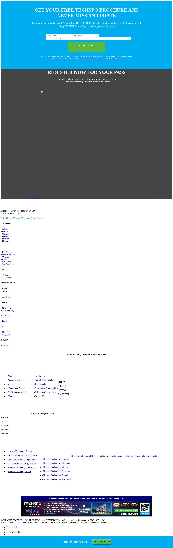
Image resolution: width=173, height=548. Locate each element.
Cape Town (7, 308)
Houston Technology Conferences (22, 467)
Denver (5, 239)
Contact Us (39, 396)
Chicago (5, 234)
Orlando (5, 257)
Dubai (4, 321)
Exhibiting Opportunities (45, 392)
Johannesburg (8, 310)
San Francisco (8, 264)
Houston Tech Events (80, 456)
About (10, 376)
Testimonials (40, 384)
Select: (4, 211)
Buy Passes (40, 376)
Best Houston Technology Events (22, 459)
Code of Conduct (13, 532)
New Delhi (7, 332)
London (5, 288)
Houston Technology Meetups (56, 467)
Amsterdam (7, 297)
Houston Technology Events (20, 451)
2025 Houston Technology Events (22, 455)
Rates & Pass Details (44, 380)
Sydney (5, 345)
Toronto (5, 275)
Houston (5, 241)
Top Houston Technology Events (22, 463)
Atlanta (5, 229)
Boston (5, 231)
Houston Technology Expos (19, 471)
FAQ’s (10, 396)
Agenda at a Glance (16, 380)
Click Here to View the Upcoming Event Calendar (22, 218)
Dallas (5, 236)
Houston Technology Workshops (57, 479)
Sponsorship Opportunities (46, 388)
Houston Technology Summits (56, 475)
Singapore (6, 334)
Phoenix (5, 259)
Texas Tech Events (125, 456)
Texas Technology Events (146, 456)
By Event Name (18, 211)
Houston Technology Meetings (56, 463)
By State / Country (12, 213)
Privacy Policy (12, 527)
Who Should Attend (16, 388)
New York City (8, 254)
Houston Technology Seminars (56, 471)
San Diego (6, 262)
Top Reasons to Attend (17, 392)
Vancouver (6, 277)
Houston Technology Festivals (56, 459)
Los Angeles (7, 252)
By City (32, 211)
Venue (10, 384)
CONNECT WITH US (66, 409)
